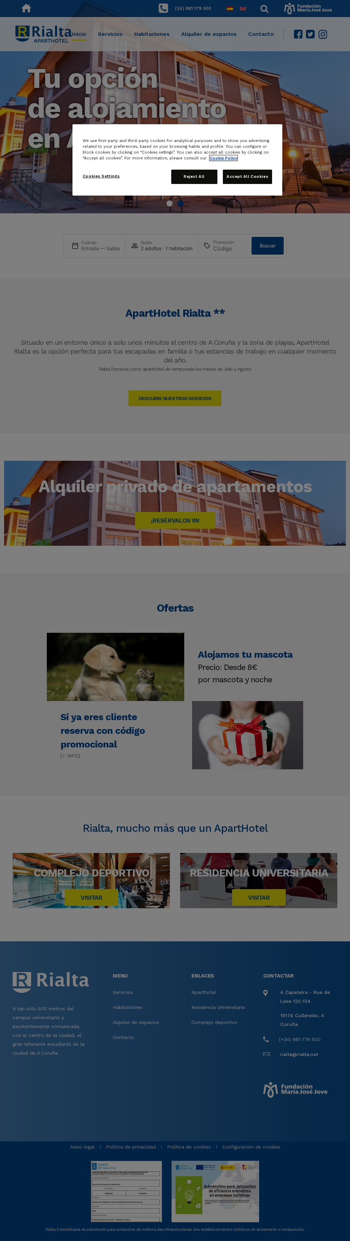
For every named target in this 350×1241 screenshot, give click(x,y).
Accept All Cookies (247, 176)
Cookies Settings (101, 176)
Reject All (194, 176)
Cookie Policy (223, 158)
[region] (177, 160)
